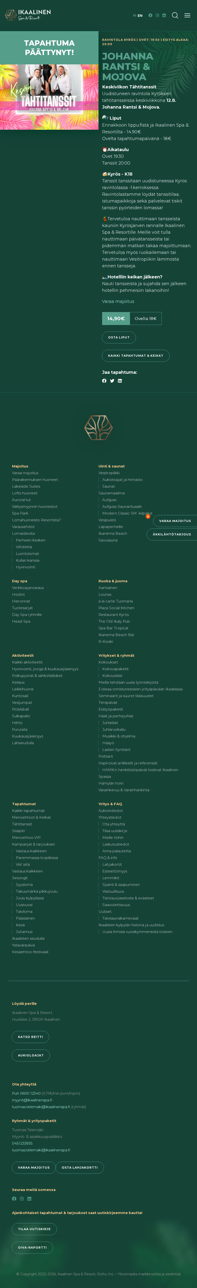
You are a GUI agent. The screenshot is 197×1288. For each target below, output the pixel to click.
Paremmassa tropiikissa (37, 857)
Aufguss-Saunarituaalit (122, 506)
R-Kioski (105, 641)
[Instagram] (157, 15)
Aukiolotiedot (110, 810)
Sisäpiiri (18, 830)
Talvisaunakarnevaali (120, 918)
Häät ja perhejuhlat (115, 716)
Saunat (108, 486)
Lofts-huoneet (24, 493)
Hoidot (18, 594)
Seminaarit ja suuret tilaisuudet (126, 695)
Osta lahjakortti (80, 1167)
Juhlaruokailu (113, 729)
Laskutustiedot (115, 844)
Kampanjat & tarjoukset (33, 844)
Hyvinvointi (25, 567)
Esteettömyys (114, 871)
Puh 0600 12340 (26, 1093)
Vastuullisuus (113, 891)
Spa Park (20, 513)
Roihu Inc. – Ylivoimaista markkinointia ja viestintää (139, 1274)
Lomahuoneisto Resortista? (36, 520)
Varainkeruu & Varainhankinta (123, 790)
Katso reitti (30, 1037)
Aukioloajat (31, 1055)
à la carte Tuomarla (115, 601)
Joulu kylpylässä (30, 898)
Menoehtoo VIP (26, 837)
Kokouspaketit (115, 669)
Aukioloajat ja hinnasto (122, 479)
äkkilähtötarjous (172, 534)
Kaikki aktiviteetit (27, 662)
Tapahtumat (24, 804)
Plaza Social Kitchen (116, 608)
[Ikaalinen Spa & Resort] (98, 428)
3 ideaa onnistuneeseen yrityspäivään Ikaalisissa (140, 689)
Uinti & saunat (111, 466)
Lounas (104, 594)
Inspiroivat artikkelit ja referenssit (127, 763)
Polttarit (105, 756)
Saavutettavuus (116, 904)
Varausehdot (23, 526)
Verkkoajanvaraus (28, 587)
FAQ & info (107, 857)
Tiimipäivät (107, 702)
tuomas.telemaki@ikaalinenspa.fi (41, 1106)
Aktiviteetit (23, 655)
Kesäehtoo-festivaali (30, 952)
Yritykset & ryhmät (116, 655)
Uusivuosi (24, 904)
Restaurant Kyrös (113, 614)
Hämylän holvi (110, 783)
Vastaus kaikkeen (31, 851)
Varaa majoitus (175, 521)
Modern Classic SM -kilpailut (127, 513)
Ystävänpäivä (23, 945)
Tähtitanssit (22, 824)
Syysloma (24, 884)
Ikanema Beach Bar (116, 634)
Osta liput (119, 337)
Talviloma (24, 911)
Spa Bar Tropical (113, 628)
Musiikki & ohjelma (118, 736)
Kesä (20, 925)
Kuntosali (20, 695)
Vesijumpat (22, 702)
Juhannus (24, 931)
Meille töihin (112, 837)
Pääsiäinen (25, 918)
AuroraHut (21, 499)
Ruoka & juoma (112, 581)
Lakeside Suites (26, 486)
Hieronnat (21, 601)
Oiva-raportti (32, 1247)
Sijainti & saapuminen (121, 884)
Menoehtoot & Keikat (31, 817)
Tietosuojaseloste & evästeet (128, 898)
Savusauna (107, 540)
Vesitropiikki (109, 473)
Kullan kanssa (27, 560)
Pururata (19, 729)
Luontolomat (27, 553)
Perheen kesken (30, 540)
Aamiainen (107, 587)
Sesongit (20, 878)
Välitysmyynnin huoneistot (34, 506)
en (140, 15)
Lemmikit (110, 878)
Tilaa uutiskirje (114, 830)
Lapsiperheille (110, 526)
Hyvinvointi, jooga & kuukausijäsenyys (45, 669)
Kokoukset (108, 662)
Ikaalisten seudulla (28, 938)
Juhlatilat (110, 722)
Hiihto (17, 722)
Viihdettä (24, 547)
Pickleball (20, 709)
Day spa (19, 581)
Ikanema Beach (112, 533)
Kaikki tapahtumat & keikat (135, 355)
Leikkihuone (23, 689)
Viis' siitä (23, 864)
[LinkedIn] (164, 15)
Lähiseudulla (23, 743)
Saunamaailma (111, 493)
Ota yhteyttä (113, 824)
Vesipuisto (107, 520)
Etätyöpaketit (110, 709)
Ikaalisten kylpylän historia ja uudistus (131, 925)
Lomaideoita (23, 533)
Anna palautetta (116, 851)
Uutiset (104, 911)
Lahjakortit (112, 864)
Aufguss (109, 499)
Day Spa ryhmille (27, 614)
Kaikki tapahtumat (28, 810)
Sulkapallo (21, 716)
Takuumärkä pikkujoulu (36, 891)
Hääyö (108, 743)
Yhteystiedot (109, 817)
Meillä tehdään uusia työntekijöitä (128, 682)
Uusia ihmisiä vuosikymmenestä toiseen (137, 931)
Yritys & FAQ (110, 804)
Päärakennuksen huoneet (35, 479)
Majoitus (20, 466)
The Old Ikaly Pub (114, 621)
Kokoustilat (112, 675)
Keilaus (18, 682)
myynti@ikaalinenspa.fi (32, 1100)
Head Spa (21, 621)
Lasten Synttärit (116, 749)
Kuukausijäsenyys (27, 736)
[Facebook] (150, 15)
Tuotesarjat (22, 608)
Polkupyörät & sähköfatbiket (37, 675)
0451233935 (22, 1143)
